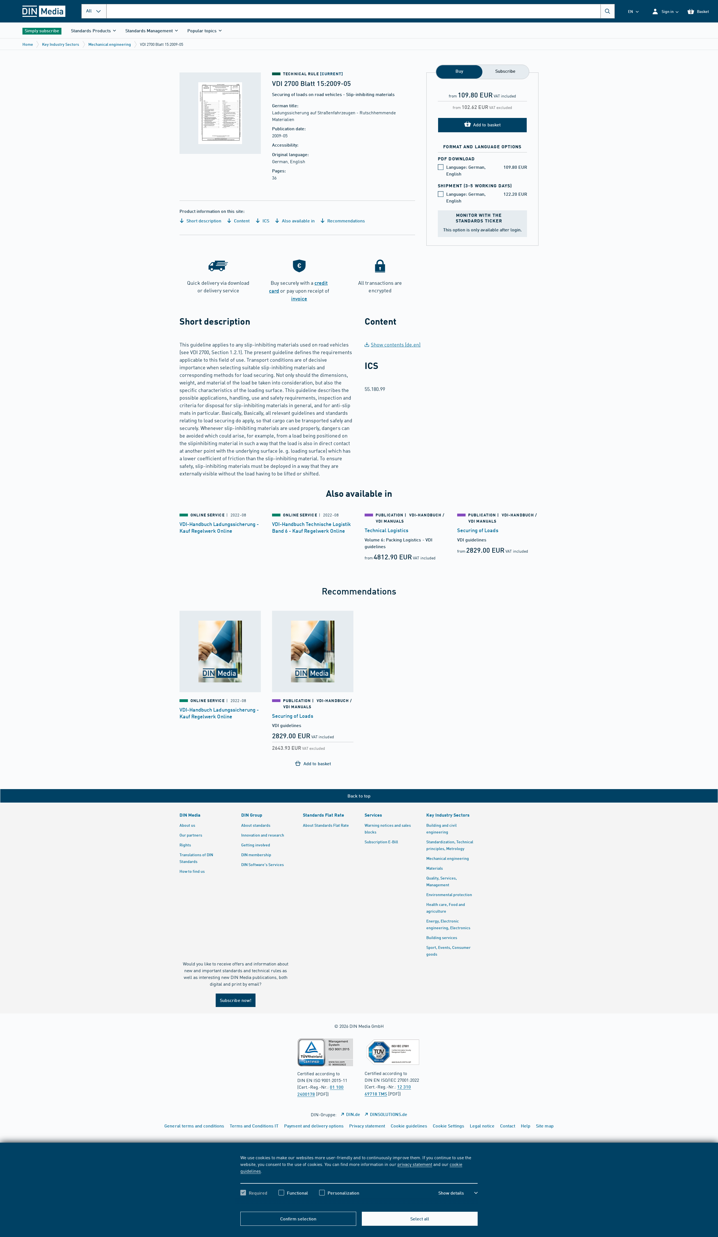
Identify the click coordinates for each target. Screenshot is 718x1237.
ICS (265, 220)
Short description (203, 220)
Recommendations (345, 220)
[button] (665, 11)
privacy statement (414, 1164)
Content (241, 220)
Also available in (298, 220)
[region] (359, 1180)
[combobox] (361, 11)
